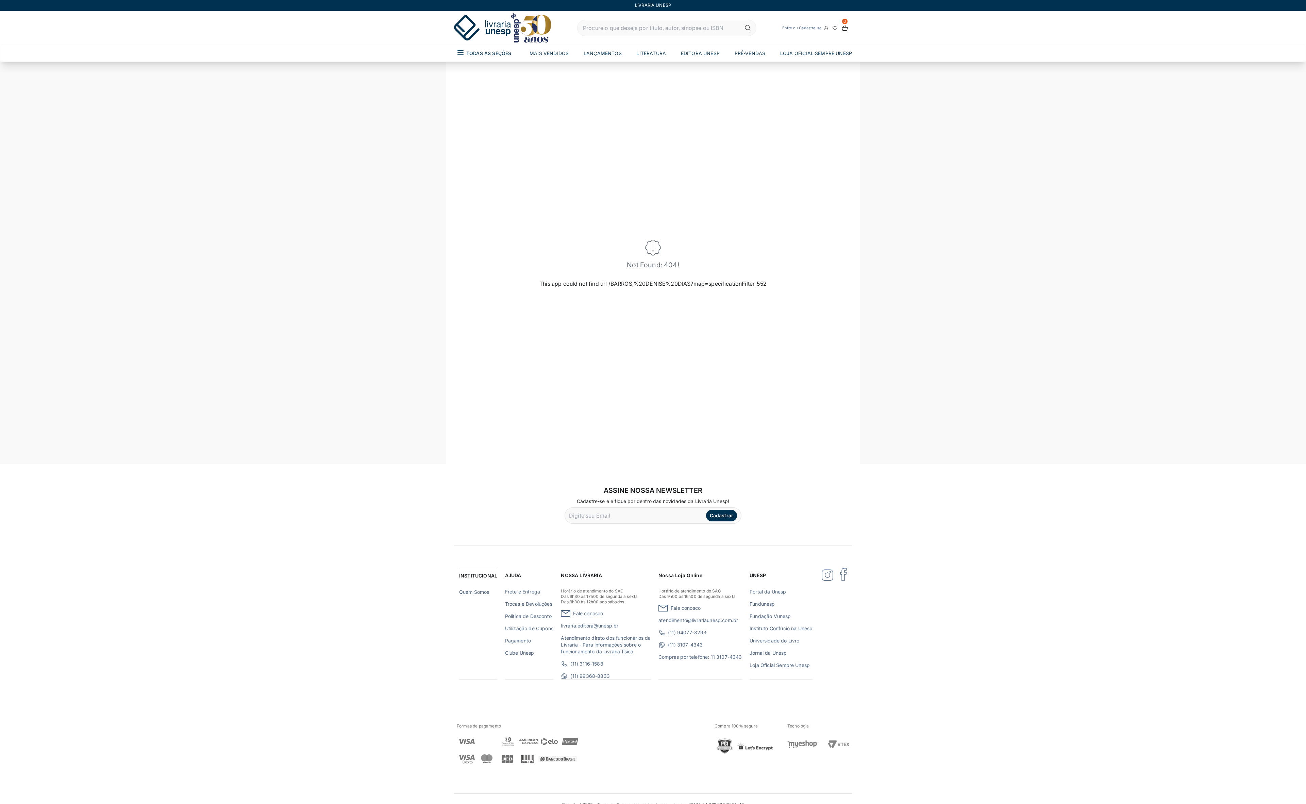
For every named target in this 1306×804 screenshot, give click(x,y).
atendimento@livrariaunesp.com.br (698, 620)
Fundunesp (762, 604)
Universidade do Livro (774, 640)
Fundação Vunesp (770, 616)
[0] (845, 28)
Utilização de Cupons (529, 628)
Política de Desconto (528, 616)
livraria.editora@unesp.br (589, 626)
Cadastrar (721, 515)
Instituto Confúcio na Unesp (781, 628)
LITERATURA (651, 53)
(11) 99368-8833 (589, 676)
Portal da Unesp (768, 591)
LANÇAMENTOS (603, 53)
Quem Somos (474, 592)
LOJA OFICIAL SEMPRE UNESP (816, 53)
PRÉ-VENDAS (750, 53)
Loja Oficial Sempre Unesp (780, 665)
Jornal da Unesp (768, 653)
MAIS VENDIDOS (549, 53)
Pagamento (518, 640)
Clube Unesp (519, 653)
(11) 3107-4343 (685, 645)
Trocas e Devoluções (528, 604)
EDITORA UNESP (700, 53)
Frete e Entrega (522, 591)
